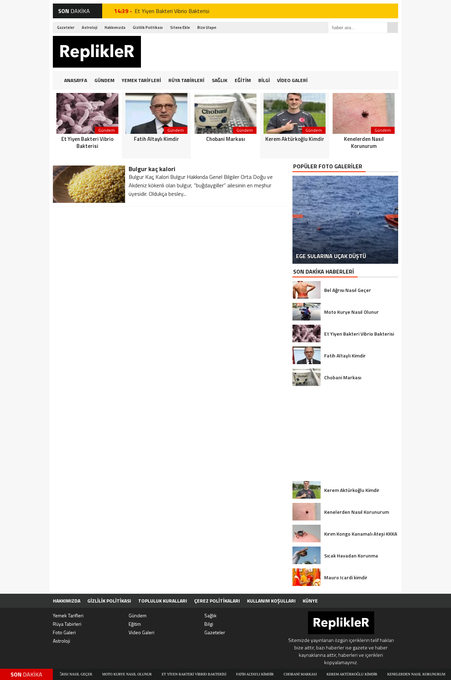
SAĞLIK (219, 80)
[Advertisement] (270, 52)
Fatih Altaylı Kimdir (234, 674)
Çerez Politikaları (217, 600)
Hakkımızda (115, 27)
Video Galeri (141, 632)
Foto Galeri (64, 632)
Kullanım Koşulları (271, 600)
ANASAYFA (75, 80)
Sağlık (210, 615)
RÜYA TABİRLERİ (186, 80)
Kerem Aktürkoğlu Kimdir (330, 674)
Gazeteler (65, 27)
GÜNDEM (104, 80)
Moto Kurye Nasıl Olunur (106, 674)
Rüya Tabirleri (67, 624)
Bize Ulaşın (206, 27)
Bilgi (208, 624)
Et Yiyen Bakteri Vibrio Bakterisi (172, 11)
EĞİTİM (243, 80)
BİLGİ (264, 80)
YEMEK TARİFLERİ (141, 80)
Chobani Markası (279, 674)
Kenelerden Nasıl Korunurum (395, 674)
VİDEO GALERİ (292, 80)
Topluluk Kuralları (162, 600)
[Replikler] (97, 53)
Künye (310, 600)
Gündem (138, 615)
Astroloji (90, 27)
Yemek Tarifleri (68, 615)
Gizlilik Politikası (148, 27)
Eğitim (135, 624)
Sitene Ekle (180, 27)
